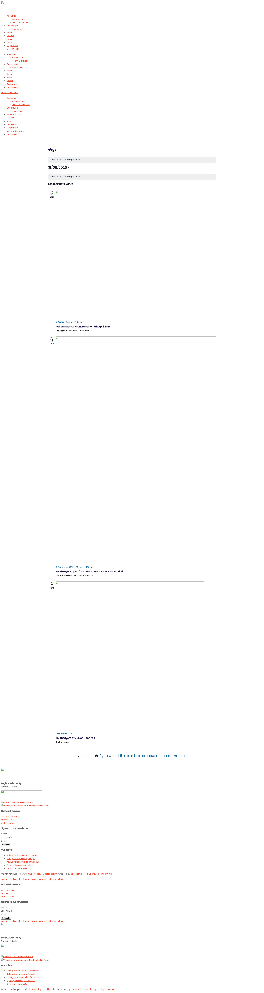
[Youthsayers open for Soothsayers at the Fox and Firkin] (136, 450)
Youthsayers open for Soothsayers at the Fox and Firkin (90, 571)
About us (11, 15)
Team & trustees (21, 22)
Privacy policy (34, 873)
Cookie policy (50, 873)
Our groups (12, 25)
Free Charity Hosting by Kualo (99, 873)
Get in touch (13, 48)
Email (4, 840)
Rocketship (76, 873)
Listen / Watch (14, 114)
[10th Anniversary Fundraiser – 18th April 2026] (136, 254)
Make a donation (15, 130)
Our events (12, 124)
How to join (17, 29)
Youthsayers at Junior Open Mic (75, 738)
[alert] (132, 160)
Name (4, 833)
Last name (7, 837)
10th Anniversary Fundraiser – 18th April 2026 (83, 326)
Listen (10, 32)
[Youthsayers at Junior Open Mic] (136, 655)
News (9, 38)
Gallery (10, 35)
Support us (12, 45)
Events (10, 42)
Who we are (18, 19)
